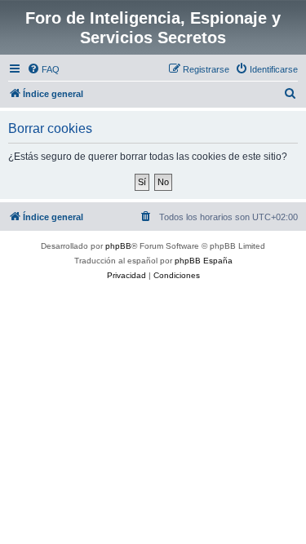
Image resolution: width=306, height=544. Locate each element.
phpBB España (204, 260)
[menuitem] (43, 69)
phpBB (118, 245)
